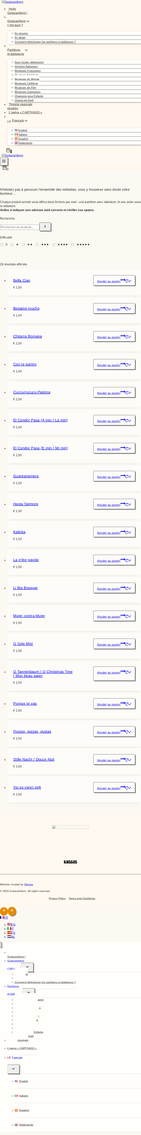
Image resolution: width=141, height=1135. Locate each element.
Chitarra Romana (27, 336)
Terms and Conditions (82, 898)
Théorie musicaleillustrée (19, 106)
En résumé (21, 33)
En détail (20, 37)
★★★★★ (83, 244)
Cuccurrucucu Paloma (31, 392)
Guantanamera (26, 476)
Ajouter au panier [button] (108, 281)
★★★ (45, 244)
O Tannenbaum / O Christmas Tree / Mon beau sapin (43, 674)
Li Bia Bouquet (25, 588)
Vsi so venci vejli (27, 787)
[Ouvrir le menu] (4, 161)
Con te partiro (24, 364)
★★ (29, 244)
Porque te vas (25, 703)
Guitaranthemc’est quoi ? (15, 964)
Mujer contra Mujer (29, 616)
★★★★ (62, 244)
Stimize (28, 884)
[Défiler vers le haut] (4, 911)
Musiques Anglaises (27, 74)
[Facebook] (66, 861)
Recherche (7, 218)
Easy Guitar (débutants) (29, 62)
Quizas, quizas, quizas (32, 731)
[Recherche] (45, 226)
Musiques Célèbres (26, 83)
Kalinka (19, 532)
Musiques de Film (25, 87)
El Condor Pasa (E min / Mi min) (40, 448)
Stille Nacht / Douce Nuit (33, 759)
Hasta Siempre (25, 504)
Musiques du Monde (27, 79)
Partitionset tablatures (15, 990)
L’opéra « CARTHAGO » (25, 112)
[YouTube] (70, 861)
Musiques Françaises (28, 70)
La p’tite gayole (26, 560)
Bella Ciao (21, 280)
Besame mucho (26, 308)
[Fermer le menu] (1, 945)
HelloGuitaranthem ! (17, 11)
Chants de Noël (24, 100)
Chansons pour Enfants (29, 96)
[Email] (75, 861)
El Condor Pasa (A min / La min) (40, 420)
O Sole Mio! (23, 644)
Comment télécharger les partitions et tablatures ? (45, 41)
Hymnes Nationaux (26, 66)
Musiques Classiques (27, 91)
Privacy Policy (57, 898)
